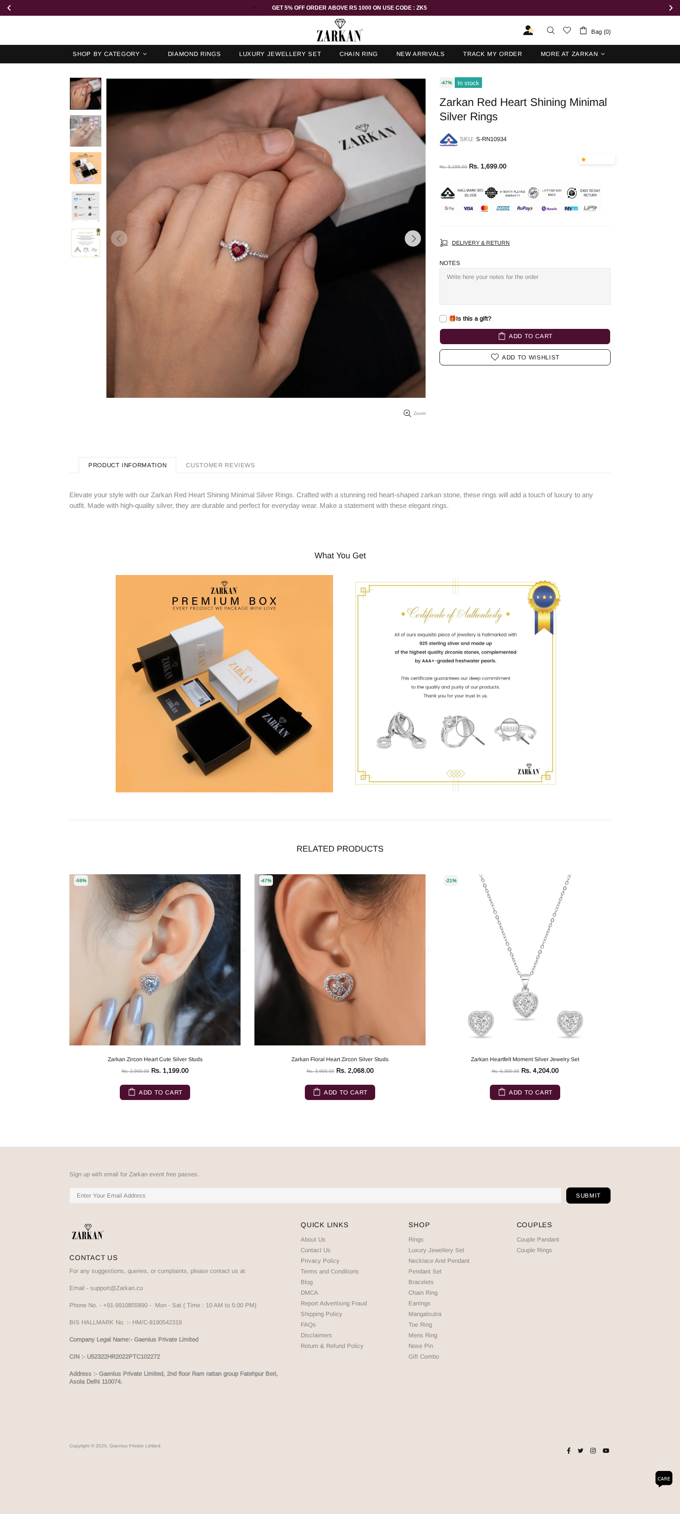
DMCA (309, 1292)
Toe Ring (420, 1324)
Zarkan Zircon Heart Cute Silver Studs (155, 1059)
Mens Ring (422, 1335)
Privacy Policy (320, 1260)
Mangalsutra (424, 1313)
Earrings (419, 1303)
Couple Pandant (538, 1239)
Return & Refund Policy (332, 1345)
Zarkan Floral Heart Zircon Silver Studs (340, 1059)
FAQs (308, 1324)
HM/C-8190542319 (157, 1322)
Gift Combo (423, 1356)
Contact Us (316, 1250)
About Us (313, 1239)
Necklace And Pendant (439, 1260)
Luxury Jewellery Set (436, 1250)
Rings (416, 1239)
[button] (585, 159)
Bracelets (421, 1282)
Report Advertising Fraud (334, 1303)
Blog (307, 1282)
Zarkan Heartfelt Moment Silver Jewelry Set (525, 1059)
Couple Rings (534, 1250)
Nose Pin (420, 1345)
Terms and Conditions (330, 1271)
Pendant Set (425, 1271)
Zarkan (340, 30)
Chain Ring (423, 1292)
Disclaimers (316, 1335)
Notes (449, 263)
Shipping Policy (321, 1313)
